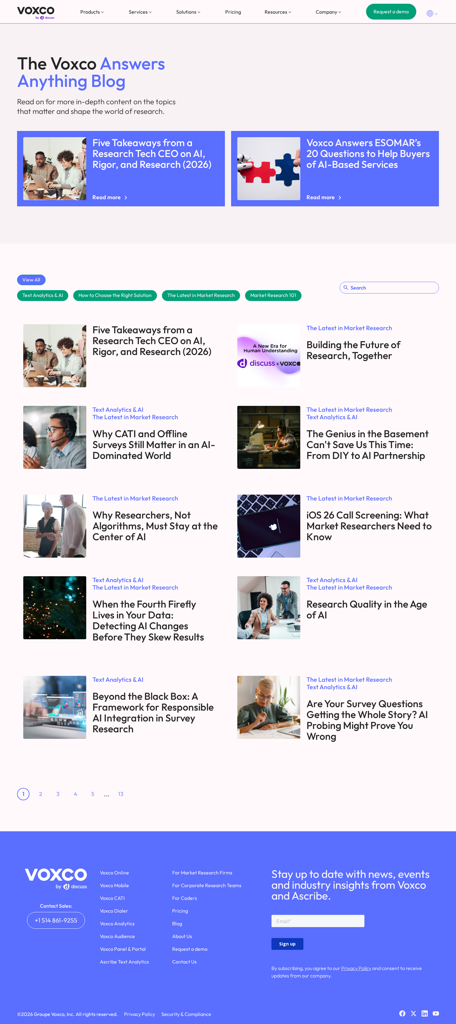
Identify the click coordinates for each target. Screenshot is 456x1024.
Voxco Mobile (114, 885)
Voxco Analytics (117, 923)
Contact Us (184, 962)
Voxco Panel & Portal (123, 949)
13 (120, 793)
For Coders (184, 898)
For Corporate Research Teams (206, 885)
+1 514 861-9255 (56, 920)
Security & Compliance (186, 1014)
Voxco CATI (112, 898)
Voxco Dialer (114, 911)
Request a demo (391, 11)
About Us (182, 936)
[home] (35, 13)
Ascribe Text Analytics (124, 962)
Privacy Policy (356, 968)
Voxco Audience (117, 936)
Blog (177, 923)
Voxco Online (114, 872)
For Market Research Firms (202, 872)
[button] (92, 12)
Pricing (233, 12)
